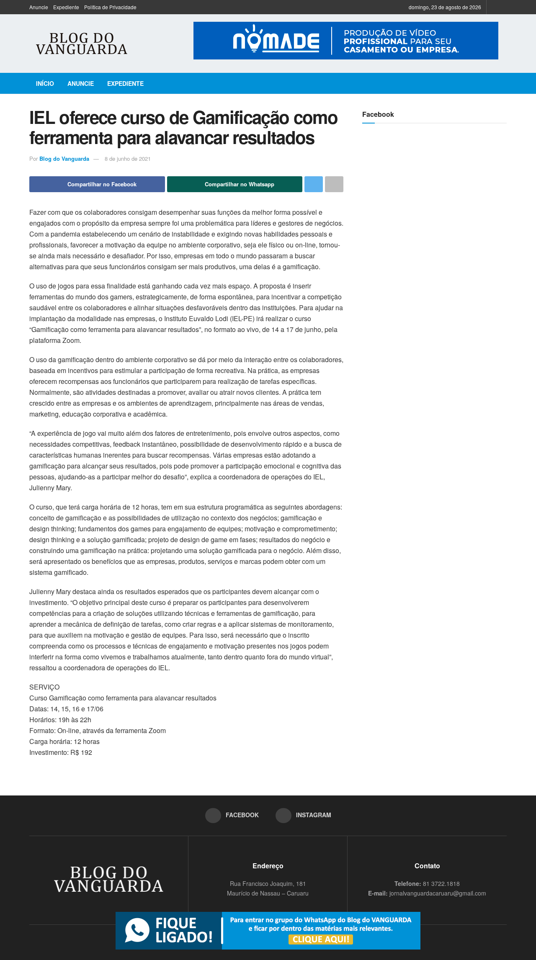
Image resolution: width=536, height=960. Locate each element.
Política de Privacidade (110, 6)
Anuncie (38, 6)
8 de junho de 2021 (128, 158)
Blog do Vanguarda (64, 158)
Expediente (66, 6)
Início (45, 83)
